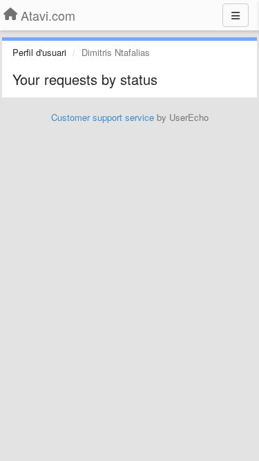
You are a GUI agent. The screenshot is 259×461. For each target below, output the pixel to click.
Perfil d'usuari (39, 52)
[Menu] (235, 15)
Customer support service (102, 117)
